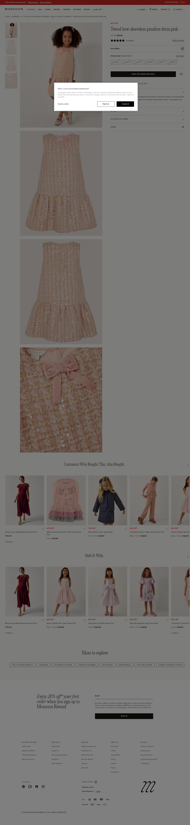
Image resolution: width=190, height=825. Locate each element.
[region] (96, 96)
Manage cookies (63, 104)
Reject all (106, 104)
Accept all (125, 104)
